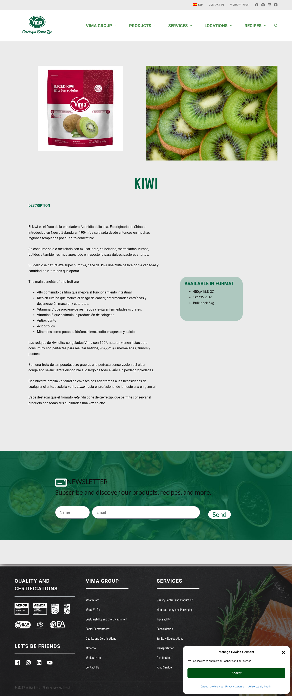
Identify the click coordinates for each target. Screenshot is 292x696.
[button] (283, 652)
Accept (237, 673)
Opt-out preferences (212, 686)
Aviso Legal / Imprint (260, 686)
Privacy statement (235, 686)
